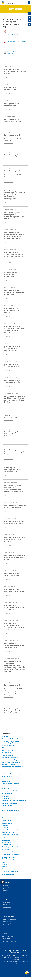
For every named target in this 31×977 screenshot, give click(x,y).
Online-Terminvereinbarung (10, 783)
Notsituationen (7, 907)
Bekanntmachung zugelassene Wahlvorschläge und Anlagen (14, 522)
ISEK (3, 748)
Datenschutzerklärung (19, 961)
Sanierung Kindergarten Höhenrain (12, 766)
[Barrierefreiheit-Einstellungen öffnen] (2, 882)
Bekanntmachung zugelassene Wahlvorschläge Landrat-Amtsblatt (14, 539)
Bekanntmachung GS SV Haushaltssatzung (12, 88)
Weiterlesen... (8, 77)
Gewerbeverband (8, 940)
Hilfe (3, 961)
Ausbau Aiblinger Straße (9, 743)
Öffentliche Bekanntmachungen (11, 774)
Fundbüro (6, 906)
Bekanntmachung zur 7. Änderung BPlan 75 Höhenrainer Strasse (12, 348)
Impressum (9, 961)
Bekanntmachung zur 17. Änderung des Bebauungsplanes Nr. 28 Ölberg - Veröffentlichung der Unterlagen (15, 32)
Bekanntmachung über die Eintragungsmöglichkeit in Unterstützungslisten (13, 711)
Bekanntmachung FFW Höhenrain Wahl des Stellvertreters (11, 434)
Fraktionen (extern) (7, 808)
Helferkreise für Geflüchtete (10, 854)
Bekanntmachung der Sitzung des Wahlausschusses (14, 574)
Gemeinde (5, 736)
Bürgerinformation (7, 776)
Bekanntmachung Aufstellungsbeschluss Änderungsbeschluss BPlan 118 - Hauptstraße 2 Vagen (14, 626)
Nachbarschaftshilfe (8, 851)
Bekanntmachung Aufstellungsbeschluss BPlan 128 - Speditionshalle (14, 645)
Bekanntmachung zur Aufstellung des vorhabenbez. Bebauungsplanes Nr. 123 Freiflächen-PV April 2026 (14, 236)
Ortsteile (4, 838)
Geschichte (5, 864)
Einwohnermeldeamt (8, 786)
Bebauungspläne (7, 823)
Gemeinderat (6, 796)
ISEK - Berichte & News (8, 750)
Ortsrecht (4, 862)
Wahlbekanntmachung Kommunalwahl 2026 (11, 417)
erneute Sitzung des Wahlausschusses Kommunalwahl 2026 (11, 274)
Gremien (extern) (7, 805)
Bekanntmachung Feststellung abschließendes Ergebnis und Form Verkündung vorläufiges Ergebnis (14, 399)
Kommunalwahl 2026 (8, 874)
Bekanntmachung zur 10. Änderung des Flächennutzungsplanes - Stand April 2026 (14, 216)
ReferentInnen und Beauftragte (11, 813)
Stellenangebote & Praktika (10, 791)
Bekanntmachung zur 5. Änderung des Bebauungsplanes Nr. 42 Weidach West (12, 138)
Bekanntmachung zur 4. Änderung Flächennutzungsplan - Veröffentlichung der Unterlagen (15, 329)
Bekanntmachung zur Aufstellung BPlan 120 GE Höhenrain (12, 310)
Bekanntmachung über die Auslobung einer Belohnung (13, 156)
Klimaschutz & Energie (8, 857)
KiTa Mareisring (6, 752)
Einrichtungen (7, 904)
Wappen (4, 868)
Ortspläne (5, 825)
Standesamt (5, 788)
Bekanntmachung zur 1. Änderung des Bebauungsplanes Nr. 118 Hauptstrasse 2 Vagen (13, 174)
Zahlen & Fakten (6, 840)
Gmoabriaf (5, 816)
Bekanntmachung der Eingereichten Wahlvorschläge (14, 590)
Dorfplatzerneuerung (8, 745)
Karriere (19, 963)
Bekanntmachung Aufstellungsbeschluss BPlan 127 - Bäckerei (14, 607)
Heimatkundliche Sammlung (10, 871)
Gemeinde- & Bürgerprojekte (10, 741)
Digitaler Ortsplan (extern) (10, 830)
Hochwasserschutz (7, 755)
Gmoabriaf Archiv (7, 820)
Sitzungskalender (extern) (9, 803)
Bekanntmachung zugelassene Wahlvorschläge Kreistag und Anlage (14, 557)
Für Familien (5, 849)
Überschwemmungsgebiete (10, 834)
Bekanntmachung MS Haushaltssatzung (11, 104)
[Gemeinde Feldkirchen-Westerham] (11, 2)
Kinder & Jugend (7, 921)
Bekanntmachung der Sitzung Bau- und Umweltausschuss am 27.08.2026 (15, 71)
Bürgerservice (7, 902)
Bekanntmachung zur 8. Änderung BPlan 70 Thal (12, 381)
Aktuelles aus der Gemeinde (10, 738)
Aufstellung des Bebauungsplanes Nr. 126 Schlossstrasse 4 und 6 (13, 470)
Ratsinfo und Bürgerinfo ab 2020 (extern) (14, 800)
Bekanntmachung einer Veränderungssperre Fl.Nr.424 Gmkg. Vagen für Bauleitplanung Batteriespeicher (14, 195)
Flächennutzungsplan (8, 832)
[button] (28, 2)
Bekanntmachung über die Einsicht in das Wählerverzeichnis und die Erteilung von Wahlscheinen (13, 489)
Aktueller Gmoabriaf (8, 817)
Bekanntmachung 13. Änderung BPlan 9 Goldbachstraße (15, 507)
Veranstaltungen (7, 923)
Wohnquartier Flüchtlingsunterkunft (13, 760)
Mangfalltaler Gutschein (9, 942)
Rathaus (4, 769)
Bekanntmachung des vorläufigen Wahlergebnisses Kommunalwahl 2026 (14, 292)
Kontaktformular (7, 793)
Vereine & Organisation (9, 919)
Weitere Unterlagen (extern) (10, 810)
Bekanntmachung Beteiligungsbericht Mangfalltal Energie (15, 452)
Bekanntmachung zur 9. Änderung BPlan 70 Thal (12, 365)
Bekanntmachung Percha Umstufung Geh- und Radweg (14, 120)
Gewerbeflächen (7, 938)
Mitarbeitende (6, 781)
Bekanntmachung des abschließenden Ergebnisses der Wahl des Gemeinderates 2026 (14, 255)
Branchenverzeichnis (9, 936)
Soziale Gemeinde (7, 842)
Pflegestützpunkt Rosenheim (10, 847)
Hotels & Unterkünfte (9, 925)
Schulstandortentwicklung (10, 757)
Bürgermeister (6, 779)
